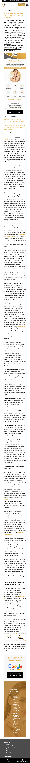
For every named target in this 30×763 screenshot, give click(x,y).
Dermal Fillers (15, 727)
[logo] (5, 4)
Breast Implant (15, 714)
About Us (9, 744)
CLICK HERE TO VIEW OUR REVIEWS (15, 675)
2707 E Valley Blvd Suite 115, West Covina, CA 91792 (14, 49)
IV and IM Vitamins (15, 731)
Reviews (8, 752)
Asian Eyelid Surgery (16, 719)
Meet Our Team (11, 746)
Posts (7, 750)
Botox (14, 724)
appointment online (10, 45)
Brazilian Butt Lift (16, 698)
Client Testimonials (12, 747)
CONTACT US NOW (15, 112)
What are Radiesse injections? (13, 119)
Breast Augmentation (17, 710)
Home (5, 10)
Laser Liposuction (16, 701)
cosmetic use (8, 499)
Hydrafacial (16, 729)
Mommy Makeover (16, 704)
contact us (7, 44)
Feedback (9, 749)
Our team (22, 327)
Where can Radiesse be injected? (14, 125)
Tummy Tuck (16, 707)
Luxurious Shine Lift (15, 722)
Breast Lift (16, 716)
